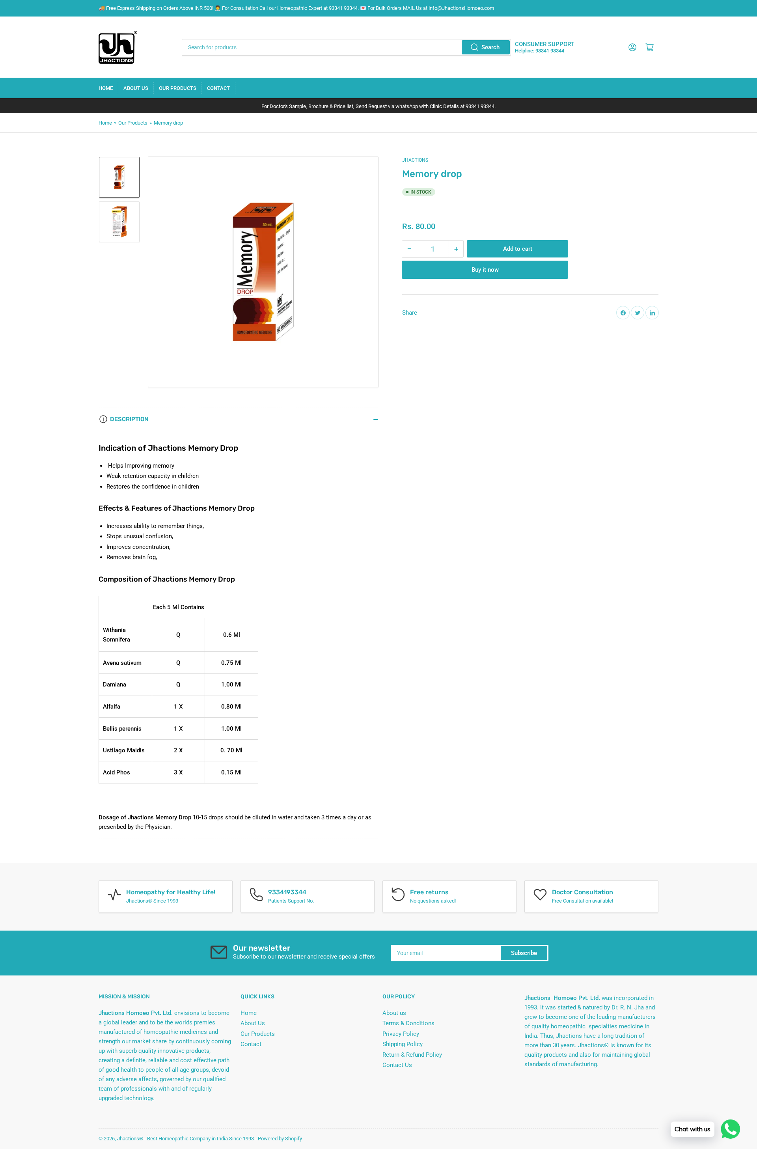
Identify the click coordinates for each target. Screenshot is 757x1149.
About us (394, 1013)
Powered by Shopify (280, 1139)
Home (106, 88)
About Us (135, 88)
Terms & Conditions (408, 1023)
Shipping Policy (402, 1044)
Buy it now (485, 269)
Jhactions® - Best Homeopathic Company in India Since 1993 (185, 1139)
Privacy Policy (400, 1033)
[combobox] (346, 47)
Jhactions (415, 160)
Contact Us (397, 1065)
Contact (218, 88)
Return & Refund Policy (412, 1054)
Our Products (177, 88)
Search (490, 47)
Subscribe (524, 953)
